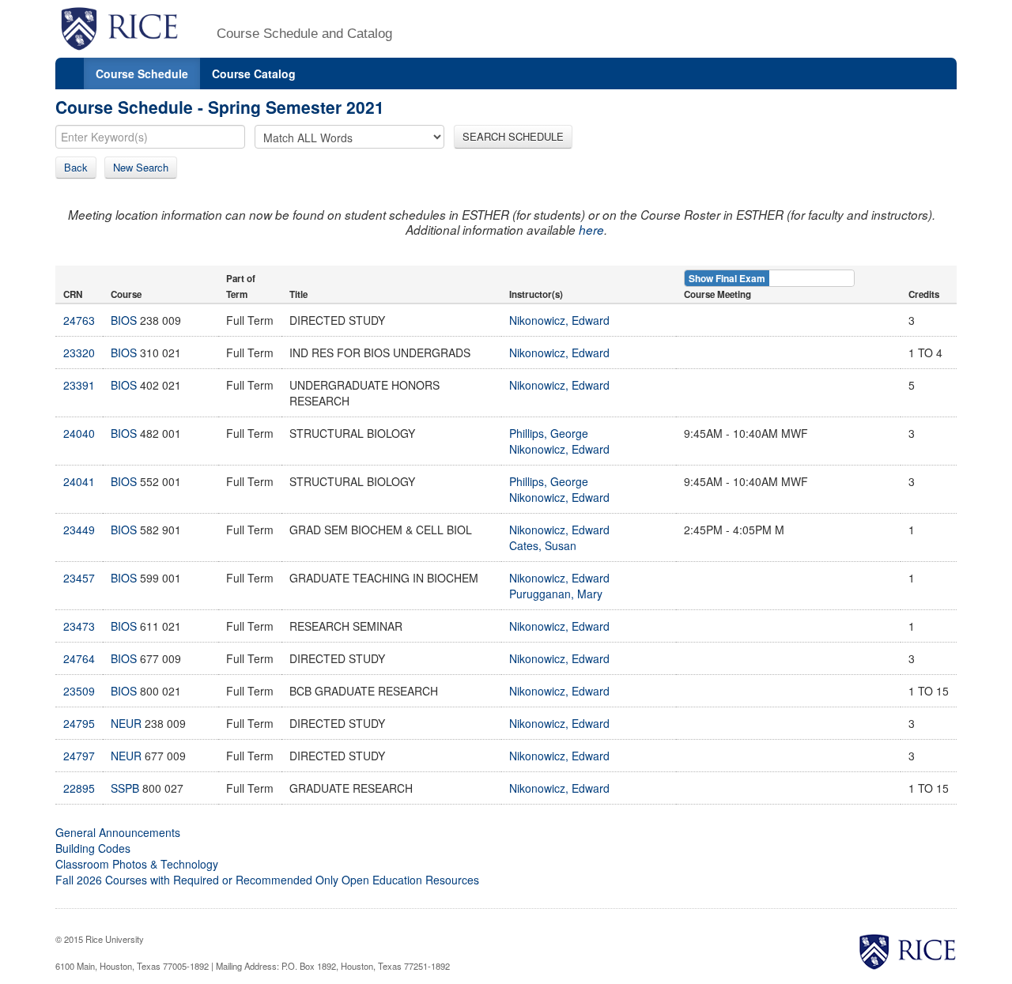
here (591, 229)
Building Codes (92, 848)
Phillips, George (548, 433)
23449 (79, 529)
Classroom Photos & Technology (136, 864)
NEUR (126, 723)
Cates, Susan (542, 545)
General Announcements (117, 832)
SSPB (125, 788)
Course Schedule (142, 73)
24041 (79, 481)
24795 (79, 723)
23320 (79, 352)
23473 (79, 626)
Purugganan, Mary (555, 593)
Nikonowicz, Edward (559, 320)
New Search (140, 167)
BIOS (124, 320)
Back (76, 167)
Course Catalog (254, 73)
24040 (79, 433)
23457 (79, 578)
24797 (79, 755)
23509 (79, 691)
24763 (79, 320)
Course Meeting (717, 294)
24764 (79, 658)
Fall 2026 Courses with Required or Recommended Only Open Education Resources (267, 880)
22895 (79, 788)
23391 (79, 385)
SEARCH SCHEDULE (513, 136)
